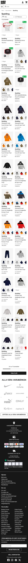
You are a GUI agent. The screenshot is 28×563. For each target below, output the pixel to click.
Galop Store (4, 521)
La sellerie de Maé (6, 528)
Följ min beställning (6, 481)
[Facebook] (8, 560)
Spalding (4, 38)
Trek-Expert (18, 524)
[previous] (1, 397)
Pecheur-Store (19, 511)
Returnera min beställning (8, 483)
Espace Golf (4, 517)
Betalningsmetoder (6, 500)
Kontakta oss (14, 428)
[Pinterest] (16, 560)
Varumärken (8, 10)
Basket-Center (5, 509)
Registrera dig (14, 549)
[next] (27, 397)
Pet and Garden (19, 513)
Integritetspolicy (5, 503)
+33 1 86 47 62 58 (14, 433)
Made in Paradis (5, 530)
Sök (8, 6)
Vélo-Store (17, 530)
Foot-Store (4, 519)
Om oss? (3, 490)
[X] (19, 560)
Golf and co (4, 522)
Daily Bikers (4, 511)
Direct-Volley (4, 515)
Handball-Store (5, 524)
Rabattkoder (4, 485)
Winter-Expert (18, 532)
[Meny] (2, 7)
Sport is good (18, 521)
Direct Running (5, 513)
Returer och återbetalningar (8, 496)
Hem (3, 10)
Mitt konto (4, 477)
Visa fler (14, 373)
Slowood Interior (19, 515)
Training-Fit (18, 522)
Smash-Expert (18, 517)
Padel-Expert (18, 509)
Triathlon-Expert (19, 526)
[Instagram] (12, 560)
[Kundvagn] (26, 2)
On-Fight (3, 534)
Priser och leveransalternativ (9, 501)
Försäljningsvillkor (6, 494)
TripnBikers (18, 528)
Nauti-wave (4, 532)
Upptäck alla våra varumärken (14, 414)
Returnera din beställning (14, 457)
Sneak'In (17, 519)
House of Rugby (5, 526)
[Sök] (6, 6)
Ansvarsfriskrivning (6, 498)
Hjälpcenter (4, 479)
